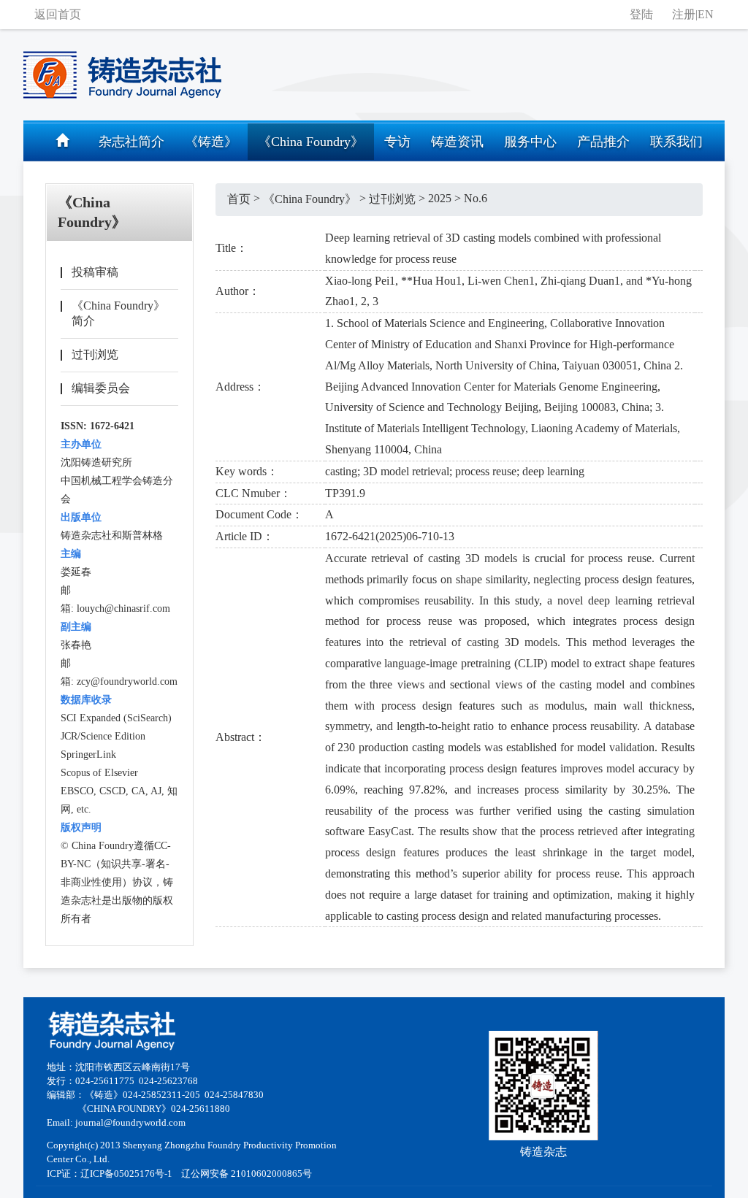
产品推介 (603, 141)
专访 (397, 141)
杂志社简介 (131, 141)
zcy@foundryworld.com (127, 681)
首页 (239, 199)
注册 (683, 14)
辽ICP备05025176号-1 (126, 1174)
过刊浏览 (95, 354)
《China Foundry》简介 (118, 313)
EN (706, 14)
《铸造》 (211, 141)
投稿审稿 (95, 272)
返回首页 (57, 14)
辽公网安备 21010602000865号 (246, 1174)
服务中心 (530, 141)
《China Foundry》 (311, 141)
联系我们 (676, 141)
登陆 (641, 14)
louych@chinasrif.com (123, 608)
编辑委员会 (101, 388)
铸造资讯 (457, 141)
